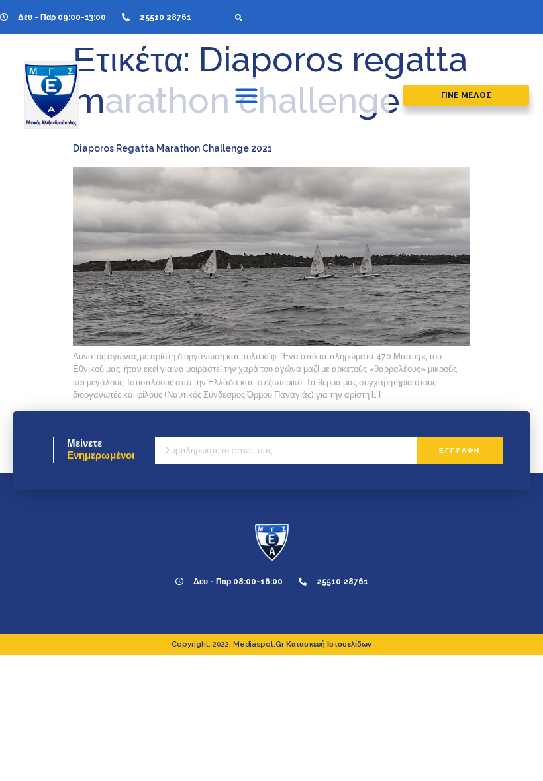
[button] (238, 17)
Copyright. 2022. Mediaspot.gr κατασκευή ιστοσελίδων (271, 644)
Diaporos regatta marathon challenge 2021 (172, 148)
